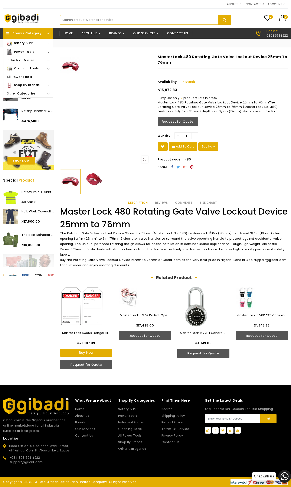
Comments (183, 203)
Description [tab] (138, 203)
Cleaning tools (130, 429)
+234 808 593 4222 (25, 457)
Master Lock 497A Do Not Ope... (86, 315)
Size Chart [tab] (208, 203)
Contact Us (170, 442)
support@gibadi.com (26, 462)
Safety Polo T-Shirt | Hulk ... (38, 192)
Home (68, 33)
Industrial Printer (131, 422)
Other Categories (132, 449)
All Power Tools (130, 435)
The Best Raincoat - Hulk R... (38, 235)
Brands (80, 422)
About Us (82, 416)
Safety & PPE (128, 409)
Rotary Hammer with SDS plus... (38, 111)
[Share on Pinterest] (192, 167)
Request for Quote (178, 121)
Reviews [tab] (161, 203)
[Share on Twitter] (178, 167)
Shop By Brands (130, 442)
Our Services (85, 429)
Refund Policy (172, 422)
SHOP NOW (21, 161)
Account (275, 4)
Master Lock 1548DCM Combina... (262, 333)
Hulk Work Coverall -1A (38, 211)
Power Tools (127, 416)
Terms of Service (175, 429)
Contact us (255, 4)
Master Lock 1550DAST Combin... (203, 315)
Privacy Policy (172, 435)
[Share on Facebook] (172, 167)
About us (234, 4)
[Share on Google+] (185, 167)
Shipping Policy (173, 416)
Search (167, 409)
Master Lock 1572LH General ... (144, 333)
